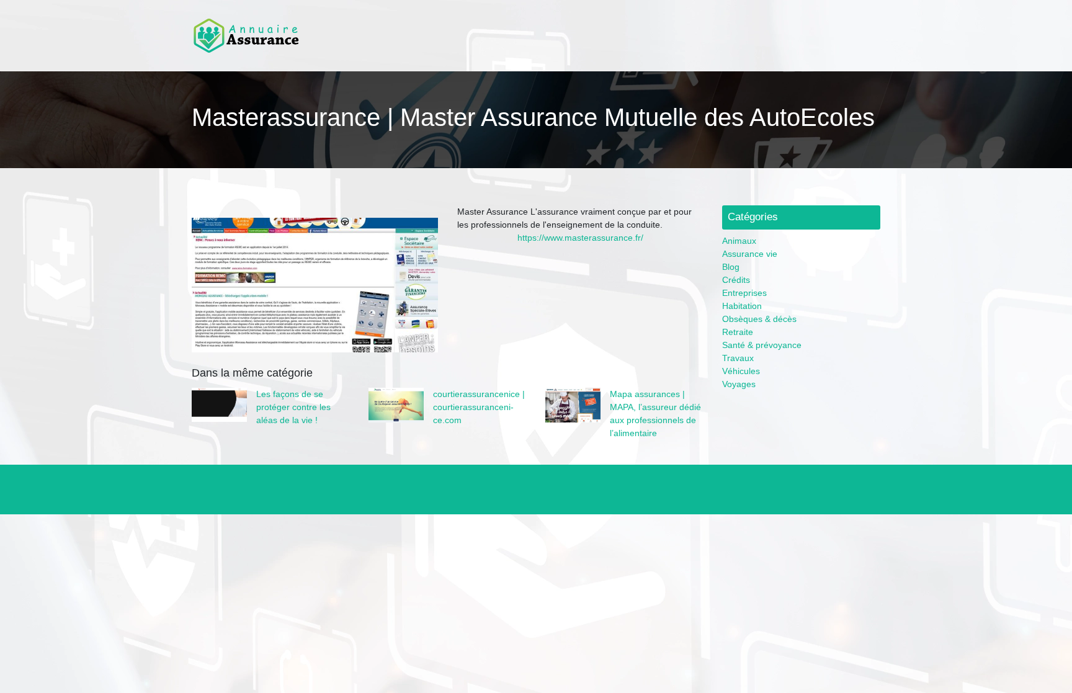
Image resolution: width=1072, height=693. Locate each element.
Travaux (738, 358)
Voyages (739, 384)
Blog (730, 267)
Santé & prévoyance (762, 345)
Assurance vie (749, 254)
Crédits (736, 280)
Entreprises (744, 293)
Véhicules (741, 371)
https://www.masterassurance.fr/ (580, 238)
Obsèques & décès (759, 319)
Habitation (742, 306)
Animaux (739, 241)
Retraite (737, 332)
